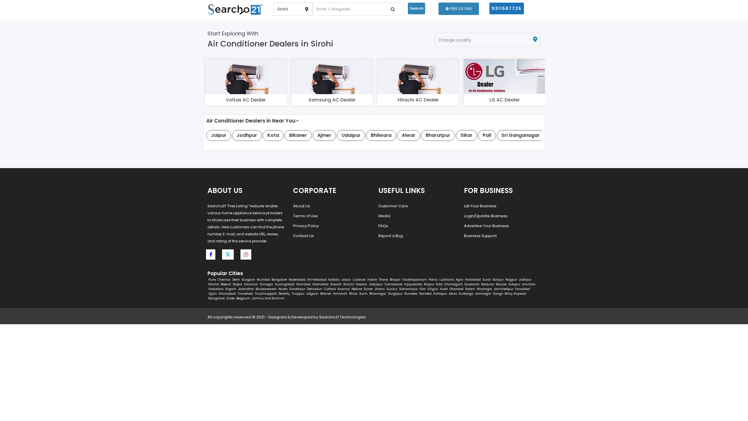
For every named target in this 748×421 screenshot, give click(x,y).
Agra (459, 279)
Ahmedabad (317, 279)
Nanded (425, 293)
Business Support (480, 236)
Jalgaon (312, 293)
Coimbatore (393, 284)
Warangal (484, 289)
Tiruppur (298, 293)
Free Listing (460, 8)
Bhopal (395, 279)
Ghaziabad (227, 293)
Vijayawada (413, 284)
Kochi (363, 293)
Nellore (357, 289)
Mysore (501, 284)
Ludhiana (446, 279)
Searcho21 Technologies (342, 317)
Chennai (224, 279)
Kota (439, 284)
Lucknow (359, 279)
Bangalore (279, 279)
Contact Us (303, 236)
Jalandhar (246, 289)
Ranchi (348, 284)
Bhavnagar (377, 293)
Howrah (336, 284)
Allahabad (320, 284)
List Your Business (480, 206)
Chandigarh (453, 284)
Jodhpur (525, 279)
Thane (383, 279)
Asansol (343, 289)
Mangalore (216, 298)
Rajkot (237, 284)
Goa (423, 289)
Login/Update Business (486, 216)
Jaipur (346, 279)
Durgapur (395, 293)
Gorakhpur (297, 289)
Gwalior (361, 284)
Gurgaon (248, 279)
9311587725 (507, 8)
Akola (453, 293)
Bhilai (353, 293)
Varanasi (251, 284)
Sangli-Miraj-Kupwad (509, 293)
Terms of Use (305, 216)
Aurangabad (285, 284)
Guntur (392, 289)
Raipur (429, 284)
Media (384, 216)
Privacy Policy (306, 226)
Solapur (514, 284)
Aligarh (230, 289)
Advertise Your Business (486, 226)
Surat (486, 279)
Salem (470, 289)
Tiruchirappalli (266, 293)
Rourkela (411, 293)
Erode (230, 298)
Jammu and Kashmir (268, 298)
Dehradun (314, 289)
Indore (372, 279)
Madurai (487, 284)
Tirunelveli (245, 293)
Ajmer (368, 289)
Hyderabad (297, 279)
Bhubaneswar (266, 289)
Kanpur (498, 279)
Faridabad (473, 279)
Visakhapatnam (414, 279)
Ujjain (212, 293)
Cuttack (330, 289)
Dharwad (456, 289)
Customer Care (393, 206)
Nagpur (511, 279)
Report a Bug (390, 236)
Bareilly (284, 293)
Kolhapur (440, 293)
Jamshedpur (503, 289)
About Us (301, 206)
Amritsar (529, 284)
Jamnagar (483, 293)
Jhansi (380, 289)
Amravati (340, 293)
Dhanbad (303, 284)
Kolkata (334, 279)
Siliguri (432, 289)
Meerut (226, 284)
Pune (212, 279)
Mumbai (263, 279)
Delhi (236, 279)
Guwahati (472, 284)
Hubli (444, 289)
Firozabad (522, 289)
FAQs (383, 226)
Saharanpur (408, 289)
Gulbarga (466, 293)
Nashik (213, 284)
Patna (433, 279)
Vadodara (216, 289)
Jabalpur (376, 284)
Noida (283, 289)
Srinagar (266, 284)
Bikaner (325, 293)
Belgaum (243, 298)
